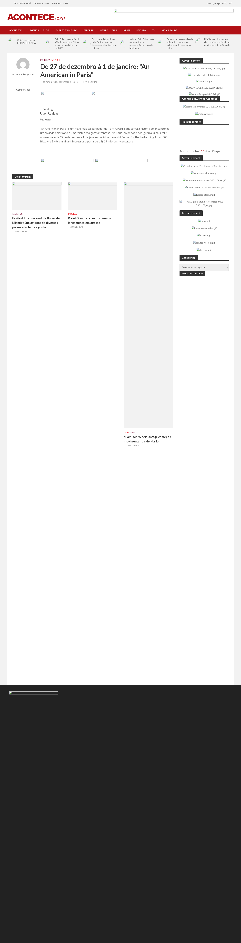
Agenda (34, 30)
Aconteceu (16, 30)
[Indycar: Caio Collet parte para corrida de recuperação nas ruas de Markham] (124, 43)
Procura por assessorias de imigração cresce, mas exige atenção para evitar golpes (180, 43)
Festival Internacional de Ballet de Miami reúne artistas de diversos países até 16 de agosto (36, 222)
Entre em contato (60, 3)
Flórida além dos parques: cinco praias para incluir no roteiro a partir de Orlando (217, 42)
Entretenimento (66, 30)
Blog (46, 30)
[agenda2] (116, 99)
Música (55, 60)
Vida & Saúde (169, 30)
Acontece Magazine (23, 74)
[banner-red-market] (121, 166)
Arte (127, 432)
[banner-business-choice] (67, 166)
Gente (104, 30)
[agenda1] (65, 99)
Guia (114, 30)
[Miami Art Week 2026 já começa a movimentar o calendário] (148, 305)
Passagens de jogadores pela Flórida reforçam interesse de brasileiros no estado (104, 43)
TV (153, 30)
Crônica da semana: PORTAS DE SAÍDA (26, 41)
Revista (141, 30)
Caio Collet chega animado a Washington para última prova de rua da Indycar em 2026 (67, 43)
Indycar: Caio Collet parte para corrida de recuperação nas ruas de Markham (142, 43)
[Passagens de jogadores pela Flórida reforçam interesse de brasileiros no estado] (86, 43)
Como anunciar (41, 3)
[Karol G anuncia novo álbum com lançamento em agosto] (92, 195)
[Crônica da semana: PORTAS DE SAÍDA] (12, 41)
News (126, 30)
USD (201, 151)
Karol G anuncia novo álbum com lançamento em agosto (90, 220)
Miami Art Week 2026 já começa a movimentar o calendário (147, 439)
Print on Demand (22, 3)
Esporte (88, 30)
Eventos (45, 60)
